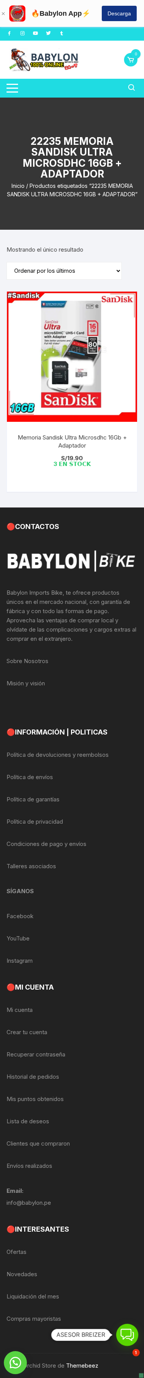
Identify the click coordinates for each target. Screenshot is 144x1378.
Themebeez (82, 1365)
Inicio (18, 185)
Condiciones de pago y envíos (46, 843)
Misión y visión (26, 683)
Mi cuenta (20, 1009)
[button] (15, 1362)
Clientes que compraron (38, 1143)
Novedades (22, 1274)
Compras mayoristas (34, 1318)
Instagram (20, 960)
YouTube (18, 938)
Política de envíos (30, 777)
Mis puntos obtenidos (35, 1099)
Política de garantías (33, 799)
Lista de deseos (28, 1121)
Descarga (119, 13)
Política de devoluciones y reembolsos (58, 754)
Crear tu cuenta (27, 1032)
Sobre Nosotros (27, 661)
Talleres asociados (31, 866)
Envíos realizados (29, 1165)
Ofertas (16, 1251)
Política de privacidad (35, 821)
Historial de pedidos (33, 1076)
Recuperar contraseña (36, 1054)
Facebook (20, 916)
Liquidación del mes (33, 1296)
